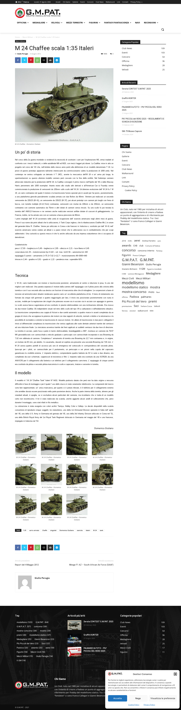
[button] (175, 674)
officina (125, 297)
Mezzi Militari (27, 37)
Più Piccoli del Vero (134, 301)
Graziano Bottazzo (129, 269)
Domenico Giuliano (67, 530)
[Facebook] (18, 60)
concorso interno (146, 250)
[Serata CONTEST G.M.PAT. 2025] (74, 625)
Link (124, 177)
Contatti (125, 181)
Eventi (125, 160)
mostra (155, 287)
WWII (151, 311)
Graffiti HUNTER (129, 98)
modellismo (133, 282)
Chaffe (44, 530)
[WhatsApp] (37, 60)
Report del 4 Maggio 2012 (27, 564)
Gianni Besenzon (133, 264)
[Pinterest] (31, 60)
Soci (136, 305)
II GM (142, 268)
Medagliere (153, 273)
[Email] (44, 60)
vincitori (133, 311)
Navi (158, 292)
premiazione (127, 306)
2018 (124, 241)
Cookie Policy (133, 705)
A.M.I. (130, 241)
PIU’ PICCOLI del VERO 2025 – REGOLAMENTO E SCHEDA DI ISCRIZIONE (143, 120)
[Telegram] (57, 60)
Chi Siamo (126, 152)
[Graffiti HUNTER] (74, 638)
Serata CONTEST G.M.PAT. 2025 (136, 89)
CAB (135, 245)
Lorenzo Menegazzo (136, 274)
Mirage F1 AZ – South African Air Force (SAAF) (91, 564)
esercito (80, 530)
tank (101, 530)
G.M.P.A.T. (130, 259)
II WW (124, 274)
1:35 (24, 530)
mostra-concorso (134, 291)
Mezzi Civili (128, 278)
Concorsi (126, 164)
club (141, 245)
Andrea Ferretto (149, 240)
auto (159, 241)
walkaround (143, 310)
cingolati (53, 530)
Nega (138, 698)
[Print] (50, 60)
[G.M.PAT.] (37, 13)
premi (152, 301)
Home (17, 37)
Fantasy (159, 251)
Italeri (88, 530)
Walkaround (127, 173)
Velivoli (157, 306)
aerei (137, 240)
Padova (134, 296)
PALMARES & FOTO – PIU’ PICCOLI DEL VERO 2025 (142, 108)
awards (126, 245)
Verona (125, 311)
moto (151, 291)
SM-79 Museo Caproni (132, 131)
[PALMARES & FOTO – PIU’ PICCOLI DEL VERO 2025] (74, 651)
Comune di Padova (152, 246)
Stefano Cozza (146, 306)
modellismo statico (135, 287)
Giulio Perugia (22, 54)
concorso (129, 250)
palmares (146, 296)
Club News (127, 169)
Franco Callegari (139, 255)
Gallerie (125, 156)
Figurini (126, 255)
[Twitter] (24, 60)
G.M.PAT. (147, 259)
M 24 (95, 530)
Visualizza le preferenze (162, 698)
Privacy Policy (149, 705)
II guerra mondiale (154, 269)
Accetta (117, 698)
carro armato (34, 530)
